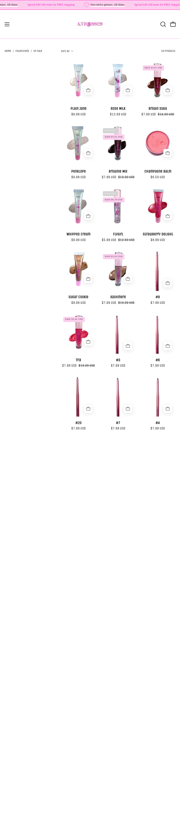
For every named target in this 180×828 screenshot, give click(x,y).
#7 (118, 423)
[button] (162, 24)
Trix (78, 360)
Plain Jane (78, 108)
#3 (118, 360)
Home (8, 51)
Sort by (65, 51)
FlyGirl (118, 234)
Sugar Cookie (78, 297)
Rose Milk (118, 108)
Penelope (78, 171)
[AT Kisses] (90, 24)
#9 (158, 297)
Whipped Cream (78, 234)
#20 (78, 423)
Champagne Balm (157, 171)
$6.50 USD (157, 177)
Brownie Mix (118, 171)
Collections (22, 51)
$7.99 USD (157, 302)
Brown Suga (158, 108)
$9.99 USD (78, 114)
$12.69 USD (118, 114)
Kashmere (118, 297)
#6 (158, 360)
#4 (158, 423)
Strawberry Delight (158, 234)
